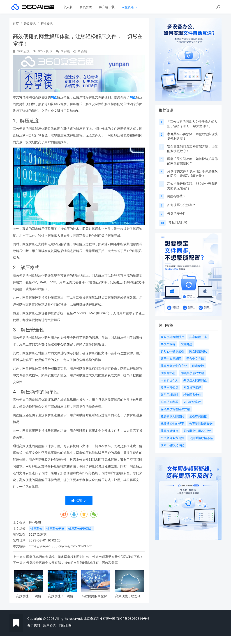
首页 (16, 23)
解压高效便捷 (55, 528)
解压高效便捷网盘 (80, 528)
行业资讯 (47, 23)
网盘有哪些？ (176, 196)
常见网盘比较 (178, 222)
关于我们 (33, 625)
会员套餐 (85, 7)
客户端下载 (107, 7)
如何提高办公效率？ (181, 205)
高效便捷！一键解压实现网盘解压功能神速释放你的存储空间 (62, 596)
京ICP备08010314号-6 (133, 618)
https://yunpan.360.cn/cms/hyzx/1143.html (61, 546)
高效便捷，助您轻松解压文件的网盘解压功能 (129, 596)
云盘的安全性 (176, 213)
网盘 (54, 97)
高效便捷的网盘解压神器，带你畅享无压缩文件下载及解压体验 (96, 596)
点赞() (81, 500)
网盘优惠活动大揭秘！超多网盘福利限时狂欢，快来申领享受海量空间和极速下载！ (84, 557)
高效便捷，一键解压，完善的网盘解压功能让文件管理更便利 (28, 596)
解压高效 (36, 528)
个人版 (68, 7)
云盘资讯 (128, 7)
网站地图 (65, 625)
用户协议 (49, 625)
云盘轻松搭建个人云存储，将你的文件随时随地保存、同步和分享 (72, 562)
